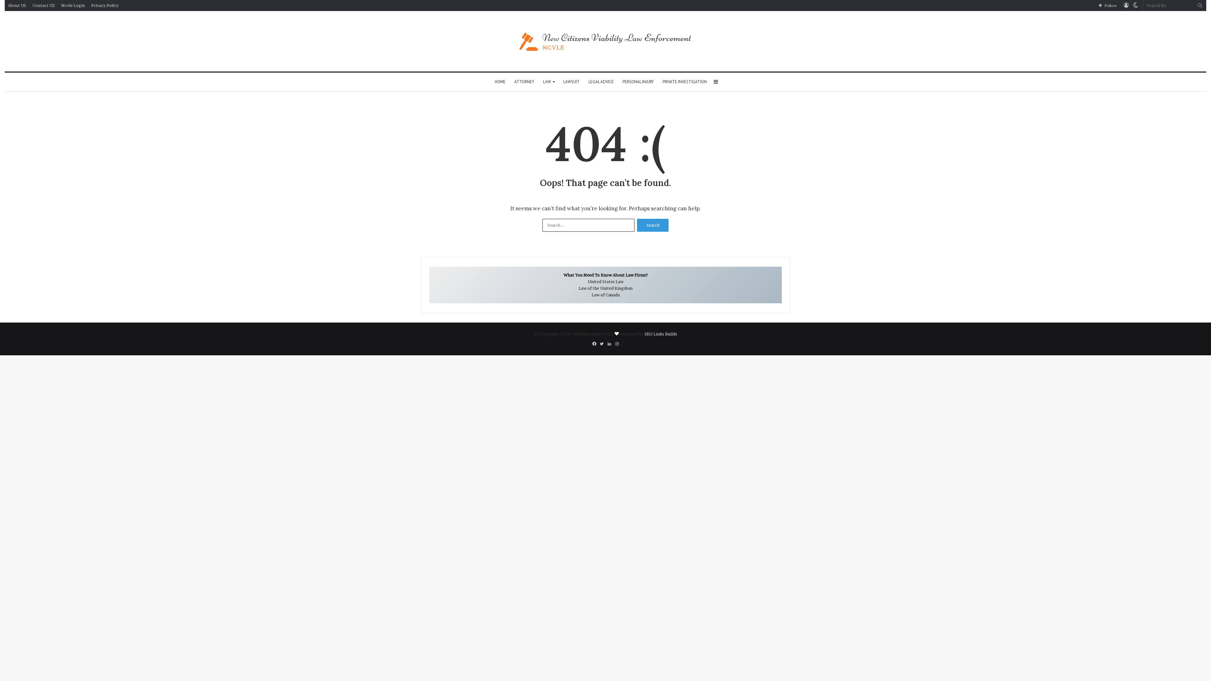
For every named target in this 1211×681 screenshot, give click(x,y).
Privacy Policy (105, 5)
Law (547, 81)
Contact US (43, 5)
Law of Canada (606, 294)
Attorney (524, 81)
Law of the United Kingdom (606, 288)
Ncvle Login (73, 5)
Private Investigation (685, 81)
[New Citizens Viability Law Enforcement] (605, 41)
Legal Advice (601, 81)
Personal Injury (638, 81)
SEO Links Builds (661, 333)
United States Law (605, 281)
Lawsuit (571, 81)
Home (500, 81)
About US (17, 5)
